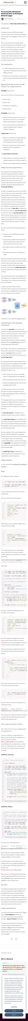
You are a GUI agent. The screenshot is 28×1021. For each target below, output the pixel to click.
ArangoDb (7, 443)
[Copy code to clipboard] (25, 483)
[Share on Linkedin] (16, 939)
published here (15, 342)
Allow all (14, 1010)
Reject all (14, 1014)
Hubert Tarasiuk (9, 19)
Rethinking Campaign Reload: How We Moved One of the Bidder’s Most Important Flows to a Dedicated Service (14, 968)
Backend (3, 9)
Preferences (14, 1006)
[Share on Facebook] (12, 939)
